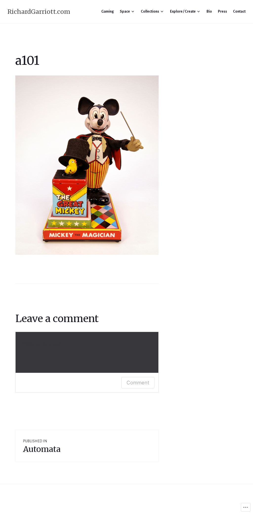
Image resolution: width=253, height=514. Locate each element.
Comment (137, 383)
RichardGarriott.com (38, 12)
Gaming (107, 11)
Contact (239, 11)
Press (222, 11)
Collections (150, 11)
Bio (209, 11)
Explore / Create (183, 11)
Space (125, 11)
